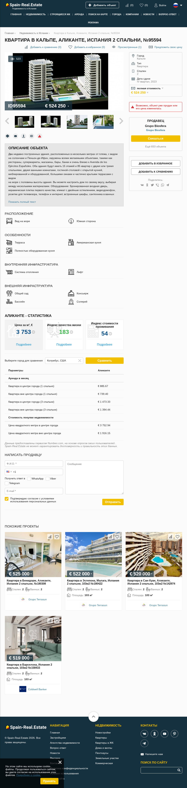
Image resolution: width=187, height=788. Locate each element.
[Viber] (157, 185)
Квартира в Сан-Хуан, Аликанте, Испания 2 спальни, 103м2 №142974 (151, 582)
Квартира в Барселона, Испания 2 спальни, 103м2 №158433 (29, 666)
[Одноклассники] (147, 185)
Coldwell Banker (37, 689)
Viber (53, 478)
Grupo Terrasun (37, 599)
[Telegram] (167, 185)
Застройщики (58, 737)
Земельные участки (107, 758)
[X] (152, 185)
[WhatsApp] (162, 185)
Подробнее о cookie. (28, 775)
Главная (55, 732)
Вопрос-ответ (58, 747)
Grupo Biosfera (155, 130)
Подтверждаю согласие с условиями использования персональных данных (33, 500)
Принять (49, 781)
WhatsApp (37, 478)
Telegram (14, 482)
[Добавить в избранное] (57, 536)
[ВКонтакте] (142, 185)
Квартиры (101, 737)
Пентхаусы (101, 753)
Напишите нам (154, 754)
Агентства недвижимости (65, 742)
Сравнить (105, 360)
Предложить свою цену (168, 47)
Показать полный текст (22, 201)
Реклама (55, 758)
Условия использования (64, 773)
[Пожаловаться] (39, 136)
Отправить (113, 502)
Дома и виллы (103, 747)
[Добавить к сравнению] (50, 536)
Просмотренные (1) (130, 47)
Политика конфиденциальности (69, 768)
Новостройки (103, 732)
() (131, 5)
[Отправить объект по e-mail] (15, 136)
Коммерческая (104, 763)
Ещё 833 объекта (155, 146)
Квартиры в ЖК (104, 742)
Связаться (155, 138)
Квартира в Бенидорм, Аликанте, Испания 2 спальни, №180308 (29, 582)
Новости (55, 753)
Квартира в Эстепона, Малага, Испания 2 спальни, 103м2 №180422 (93, 582)
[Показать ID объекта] (31, 136)
